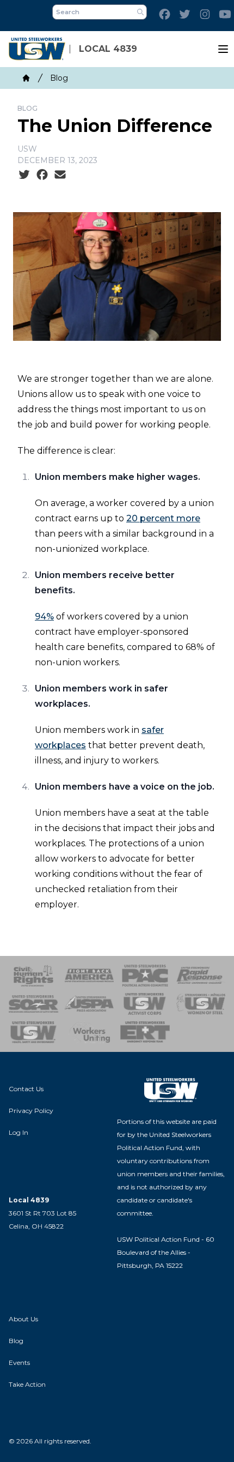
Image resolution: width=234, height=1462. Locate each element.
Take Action (27, 1384)
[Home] (26, 78)
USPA (89, 1004)
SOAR (33, 1004)
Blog (59, 78)
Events (19, 1362)
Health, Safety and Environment (33, 1032)
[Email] (60, 175)
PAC (145, 975)
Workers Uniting (89, 1032)
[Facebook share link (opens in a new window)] (42, 175)
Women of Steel (201, 1004)
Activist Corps (145, 1004)
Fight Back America (89, 975)
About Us (23, 1319)
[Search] (140, 12)
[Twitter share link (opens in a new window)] (24, 175)
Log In (18, 1132)
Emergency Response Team (145, 1032)
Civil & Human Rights (33, 975)
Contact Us (26, 1089)
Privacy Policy (31, 1110)
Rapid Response (201, 975)
